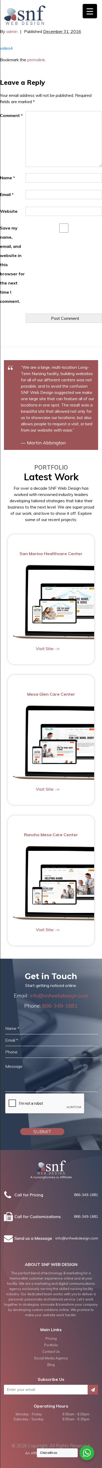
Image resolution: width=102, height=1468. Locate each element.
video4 (6, 48)
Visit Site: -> (48, 648)
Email (7, 194)
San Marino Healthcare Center (51, 553)
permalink (36, 59)
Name (7, 177)
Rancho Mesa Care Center (51, 834)
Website (9, 211)
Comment (11, 115)
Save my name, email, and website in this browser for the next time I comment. (12, 264)
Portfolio (51, 1345)
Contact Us (51, 1351)
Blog (51, 1365)
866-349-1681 (60, 1005)
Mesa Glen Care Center (51, 694)
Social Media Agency (51, 1358)
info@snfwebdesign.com (59, 995)
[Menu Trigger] (90, 11)
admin (12, 31)
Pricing (51, 1338)
